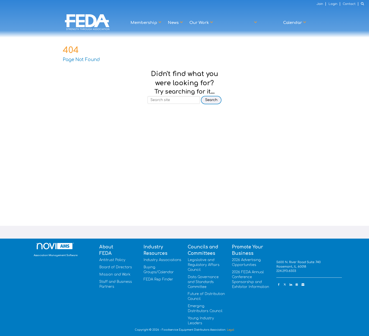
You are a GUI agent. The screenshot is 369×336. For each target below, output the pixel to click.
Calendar (293, 23)
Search (211, 100)
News (174, 23)
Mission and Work (114, 274)
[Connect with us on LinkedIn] (290, 284)
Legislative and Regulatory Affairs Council (204, 265)
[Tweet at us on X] (284, 284)
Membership (144, 23)
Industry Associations (162, 260)
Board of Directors (115, 267)
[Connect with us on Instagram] (296, 284)
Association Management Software (56, 255)
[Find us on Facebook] (278, 284)
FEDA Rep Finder (158, 279)
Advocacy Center (236, 23)
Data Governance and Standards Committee (203, 282)
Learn (270, 22)
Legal (230, 329)
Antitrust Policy (112, 260)
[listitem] (321, 4)
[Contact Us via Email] (303, 284)
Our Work (199, 23)
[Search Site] (363, 4)
